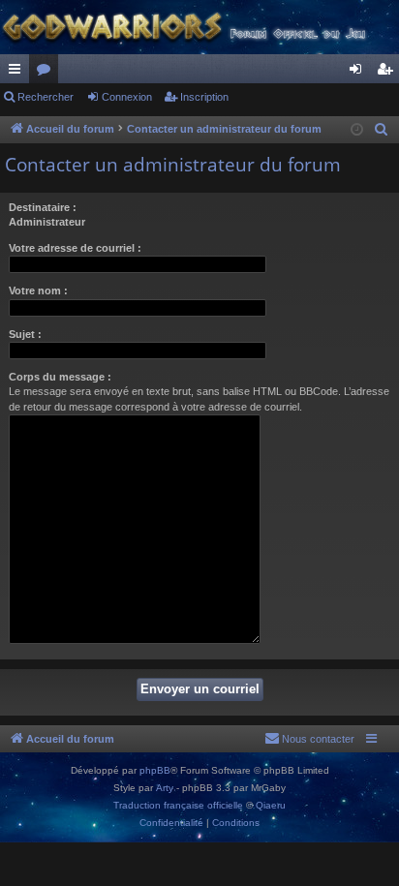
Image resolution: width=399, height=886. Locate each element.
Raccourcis (18, 72)
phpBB (154, 770)
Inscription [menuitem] (388, 72)
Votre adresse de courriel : (75, 248)
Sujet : (25, 334)
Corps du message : (60, 376)
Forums (47, 72)
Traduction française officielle (178, 805)
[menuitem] (381, 129)
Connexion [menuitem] (359, 72)
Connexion (127, 97)
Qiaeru (271, 805)
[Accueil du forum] (199, 27)
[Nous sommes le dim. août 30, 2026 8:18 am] (357, 130)
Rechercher (45, 97)
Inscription (204, 97)
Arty (164, 787)
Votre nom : (38, 290)
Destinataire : (43, 207)
